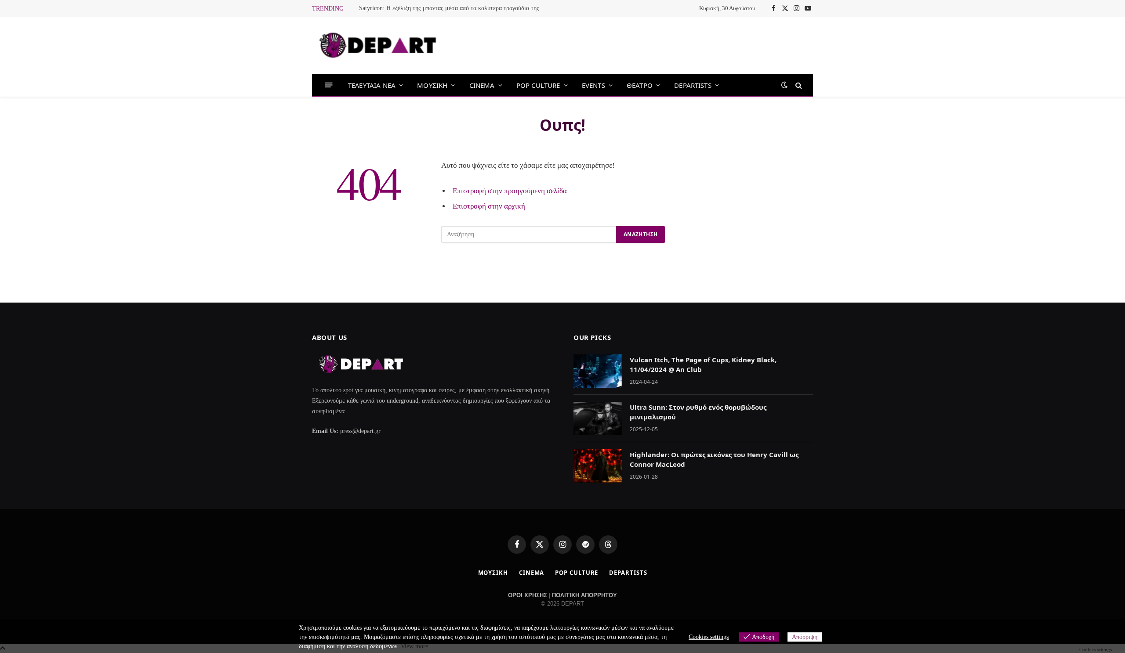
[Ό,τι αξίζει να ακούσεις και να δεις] (378, 45)
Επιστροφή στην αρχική (489, 206)
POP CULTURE (538, 85)
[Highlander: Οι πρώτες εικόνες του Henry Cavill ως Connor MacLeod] (597, 466)
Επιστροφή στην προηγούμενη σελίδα (510, 191)
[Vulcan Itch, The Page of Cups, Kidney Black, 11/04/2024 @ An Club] (597, 371)
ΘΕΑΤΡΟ (640, 85)
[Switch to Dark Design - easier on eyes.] (784, 85)
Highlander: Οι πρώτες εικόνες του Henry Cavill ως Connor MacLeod (714, 459)
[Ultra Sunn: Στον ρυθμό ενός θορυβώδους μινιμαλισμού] (597, 418)
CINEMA (482, 85)
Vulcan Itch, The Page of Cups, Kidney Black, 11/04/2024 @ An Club (703, 364)
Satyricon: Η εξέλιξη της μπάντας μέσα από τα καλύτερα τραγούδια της (449, 8)
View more (414, 646)
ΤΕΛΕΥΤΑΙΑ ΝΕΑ (372, 85)
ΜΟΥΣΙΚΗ (432, 85)
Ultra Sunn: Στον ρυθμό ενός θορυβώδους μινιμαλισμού (698, 412)
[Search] (798, 85)
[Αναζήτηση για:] (529, 234)
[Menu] (329, 85)
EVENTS (593, 85)
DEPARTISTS (692, 85)
